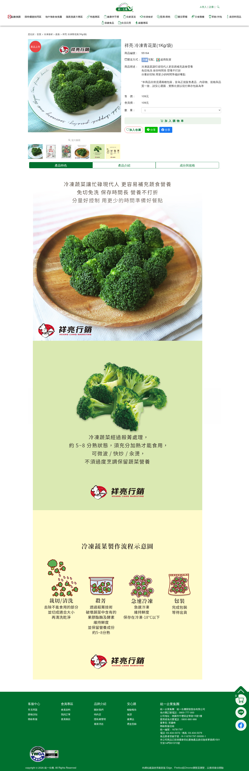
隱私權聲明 (100, 719)
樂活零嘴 (182, 16)
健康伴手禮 (113, 16)
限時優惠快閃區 (33, 16)
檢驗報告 (132, 709)
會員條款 (65, 719)
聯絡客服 (32, 719)
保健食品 (109, 22)
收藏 (135, 130)
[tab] (60, 165)
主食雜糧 (199, 16)
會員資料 (65, 709)
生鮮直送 (131, 16)
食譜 (129, 714)
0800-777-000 (186, 712)
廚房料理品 (235, 16)
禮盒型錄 (132, 723)
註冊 (211, 6)
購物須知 (32, 714)
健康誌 (130, 719)
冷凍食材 (148, 16)
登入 (204, 6)
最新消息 (98, 723)
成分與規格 (187, 165)
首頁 (39, 34)
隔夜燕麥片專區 (74, 16)
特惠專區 (95, 16)
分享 (153, 130)
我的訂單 (65, 714)
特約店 (97, 714)
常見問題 (32, 709)
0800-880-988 (189, 719)
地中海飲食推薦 (53, 16)
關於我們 (98, 709)
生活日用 (126, 22)
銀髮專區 (143, 22)
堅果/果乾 (165, 16)
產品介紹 (124, 165)
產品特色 (61, 165)
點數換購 (16, 16)
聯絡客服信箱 (167, 726)
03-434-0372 (173, 732)
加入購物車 (175, 121)
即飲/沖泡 (217, 16)
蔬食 (57, 34)
